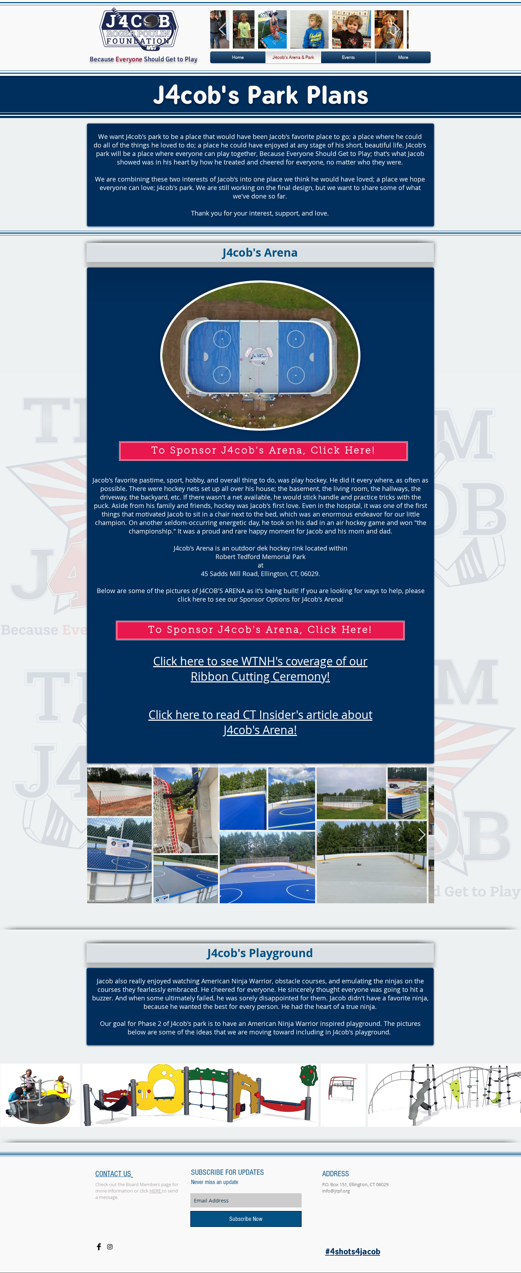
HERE (156, 1191)
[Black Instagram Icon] (109, 1246)
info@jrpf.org (336, 1191)
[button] (40, 1095)
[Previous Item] (222, 30)
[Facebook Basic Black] (98, 1246)
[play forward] (512, 1095)
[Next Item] (396, 30)
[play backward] (9, 1095)
